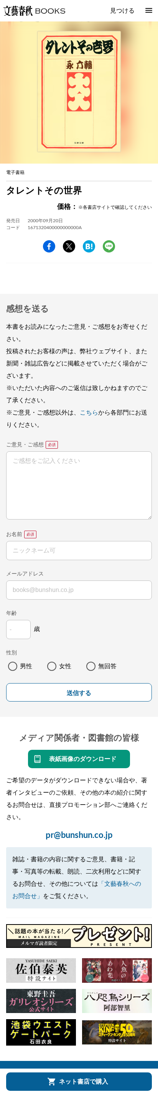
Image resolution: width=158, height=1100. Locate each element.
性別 (11, 653)
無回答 (107, 666)
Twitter (69, 246)
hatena (89, 246)
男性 (26, 666)
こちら (89, 413)
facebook (49, 246)
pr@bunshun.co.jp (79, 835)
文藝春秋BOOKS (34, 11)
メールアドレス (25, 574)
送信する (79, 693)
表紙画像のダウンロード (83, 759)
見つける (122, 11)
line (109, 246)
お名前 (14, 534)
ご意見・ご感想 (25, 445)
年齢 (11, 613)
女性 (65, 666)
